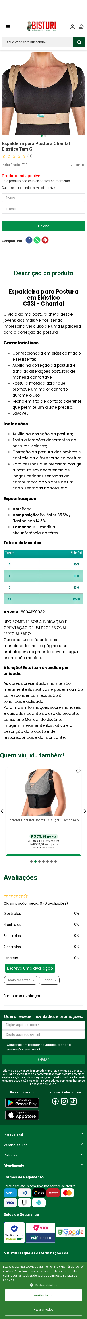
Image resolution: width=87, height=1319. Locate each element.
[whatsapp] (37, 240)
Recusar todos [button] (43, 1309)
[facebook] (29, 240)
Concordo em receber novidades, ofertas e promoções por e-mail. (39, 1047)
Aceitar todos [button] (43, 1295)
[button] (2, 811)
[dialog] (43, 1290)
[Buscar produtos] (79, 42)
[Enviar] (43, 226)
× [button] (82, 1267)
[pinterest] (45, 240)
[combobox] (43, 42)
